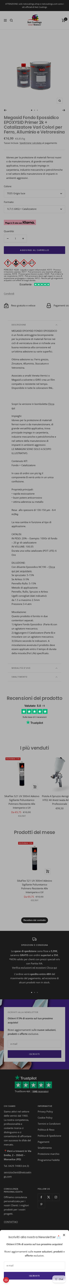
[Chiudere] (64, 1235)
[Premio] (6, 1280)
